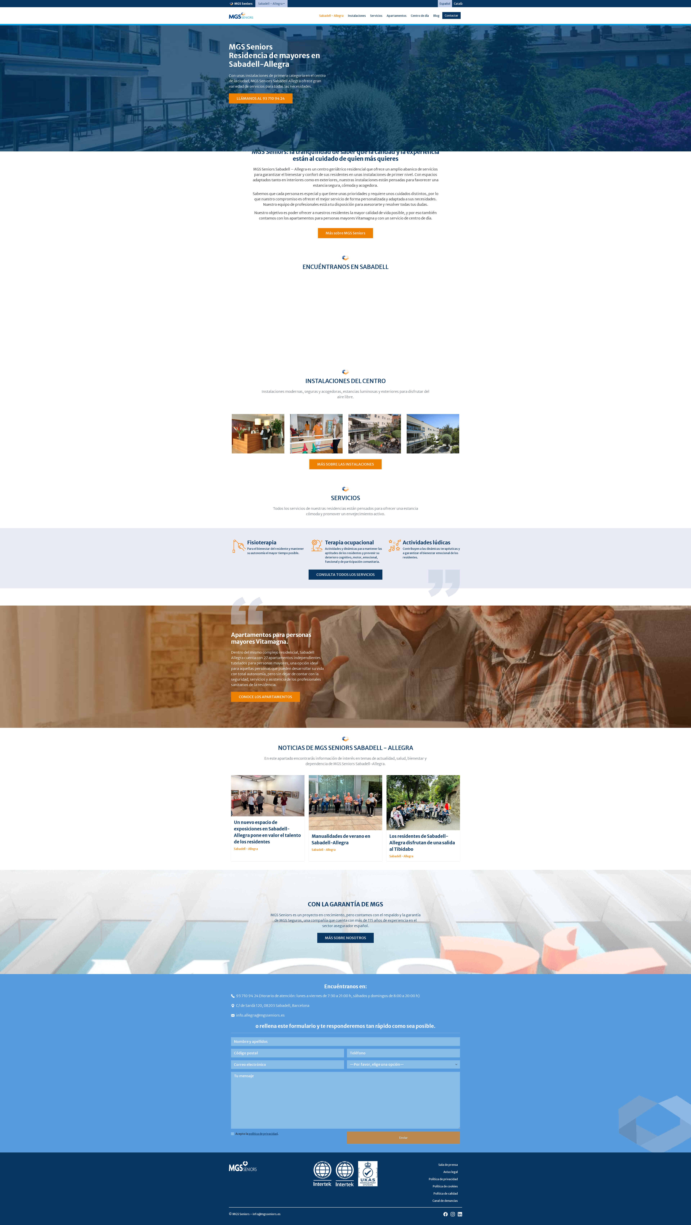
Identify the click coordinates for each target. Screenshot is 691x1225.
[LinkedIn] (460, 1214)
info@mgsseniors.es (267, 1214)
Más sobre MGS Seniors (345, 233)
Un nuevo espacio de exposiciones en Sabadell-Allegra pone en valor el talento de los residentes (267, 832)
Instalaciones (357, 15)
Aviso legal (450, 1172)
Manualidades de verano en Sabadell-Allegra (341, 839)
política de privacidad (263, 1134)
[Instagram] (453, 1214)
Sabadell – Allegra (331, 15)
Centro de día (420, 15)
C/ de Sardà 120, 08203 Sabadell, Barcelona (272, 1005)
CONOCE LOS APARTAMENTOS (265, 696)
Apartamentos (397, 15)
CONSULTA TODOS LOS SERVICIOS (345, 574)
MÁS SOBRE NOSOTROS (345, 938)
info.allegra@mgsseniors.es (260, 1015)
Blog (436, 15)
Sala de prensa (448, 1164)
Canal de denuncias (445, 1200)
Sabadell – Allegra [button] (270, 3)
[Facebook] (445, 1214)
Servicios (376, 15)
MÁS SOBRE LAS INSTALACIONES (345, 464)
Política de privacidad (443, 1179)
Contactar (451, 15)
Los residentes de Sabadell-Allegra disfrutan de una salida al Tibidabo (422, 842)
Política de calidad (445, 1193)
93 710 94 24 (247, 996)
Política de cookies (445, 1186)
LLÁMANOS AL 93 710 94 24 (261, 98)
